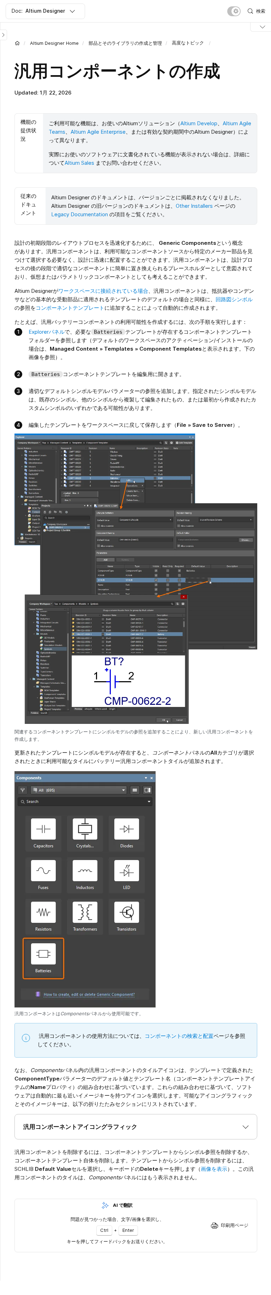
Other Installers (194, 205)
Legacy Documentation (79, 214)
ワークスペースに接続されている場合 (103, 291)
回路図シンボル (234, 299)
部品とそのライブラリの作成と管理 (125, 43)
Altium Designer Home (54, 43)
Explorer (39, 331)
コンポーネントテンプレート (70, 307)
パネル (57, 331)
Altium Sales (79, 162)
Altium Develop (198, 123)
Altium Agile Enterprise (98, 131)
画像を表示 (214, 1169)
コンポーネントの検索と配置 (179, 1036)
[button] (136, 1126)
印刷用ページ (234, 1225)
